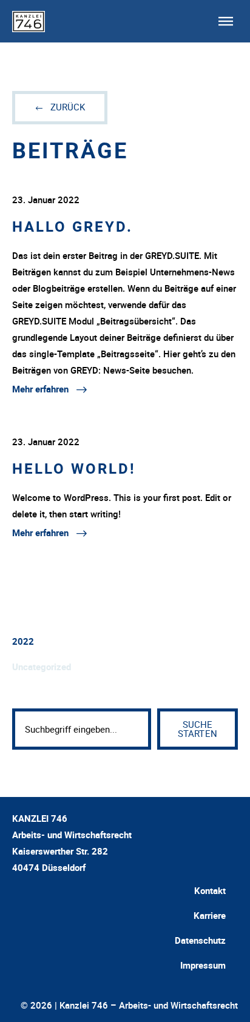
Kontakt (210, 890)
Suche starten (197, 728)
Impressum (203, 965)
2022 (23, 641)
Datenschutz (200, 940)
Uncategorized (41, 667)
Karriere (210, 915)
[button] (226, 21)
